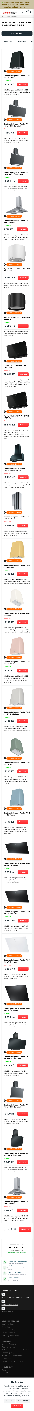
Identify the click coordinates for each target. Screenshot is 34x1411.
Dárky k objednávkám (14, 1272)
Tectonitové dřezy (8, 1330)
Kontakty (5, 1373)
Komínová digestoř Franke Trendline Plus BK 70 (14, 469)
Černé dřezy (6, 1327)
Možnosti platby (8, 1353)
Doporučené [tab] (8, 41)
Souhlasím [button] (17, 1406)
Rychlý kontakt (7, 1312)
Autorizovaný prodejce (15, 1266)
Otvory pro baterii (13, 1277)
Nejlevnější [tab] (22, 41)
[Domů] (10, 13)
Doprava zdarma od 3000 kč (17, 1261)
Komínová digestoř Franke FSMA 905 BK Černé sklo (17, 864)
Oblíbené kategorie (10, 1321)
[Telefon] (3, 1294)
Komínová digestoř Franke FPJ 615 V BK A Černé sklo (16, 1154)
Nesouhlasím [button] (23, 1400)
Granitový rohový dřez (10, 1336)
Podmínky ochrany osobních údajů (15, 1350)
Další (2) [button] (24, 1229)
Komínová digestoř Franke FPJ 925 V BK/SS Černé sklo (16, 125)
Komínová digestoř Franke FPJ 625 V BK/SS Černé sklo (16, 1106)
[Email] (3, 1301)
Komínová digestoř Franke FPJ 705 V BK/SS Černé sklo (16, 173)
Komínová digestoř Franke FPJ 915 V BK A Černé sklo (16, 1058)
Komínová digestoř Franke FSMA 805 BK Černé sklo (17, 913)
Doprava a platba (8, 1347)
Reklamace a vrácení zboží (12, 1356)
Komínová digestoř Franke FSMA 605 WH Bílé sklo (17, 961)
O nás (4, 1370)
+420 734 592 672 (17, 1247)
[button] (22, 84)
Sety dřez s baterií (8, 1333)
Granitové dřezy (8, 1324)
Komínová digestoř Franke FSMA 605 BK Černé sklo (17, 1009)
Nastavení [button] (9, 1400)
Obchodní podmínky (10, 1344)
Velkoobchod (7, 1359)
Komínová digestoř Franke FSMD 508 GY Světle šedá (17, 713)
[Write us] (3, 1308)
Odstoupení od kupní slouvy (13, 1362)
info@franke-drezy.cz (10, 1305)
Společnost (7, 1367)
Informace (6, 1341)
